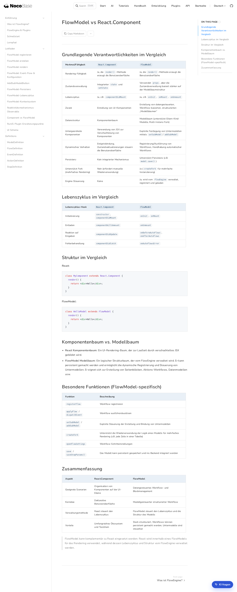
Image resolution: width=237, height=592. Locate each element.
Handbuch (140, 5)
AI (112, 5)
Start (103, 5)
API (188, 5)
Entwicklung (159, 5)
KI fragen (224, 584)
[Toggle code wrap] (177, 276)
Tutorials (124, 5)
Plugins (175, 5)
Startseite (200, 5)
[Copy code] (182, 276)
